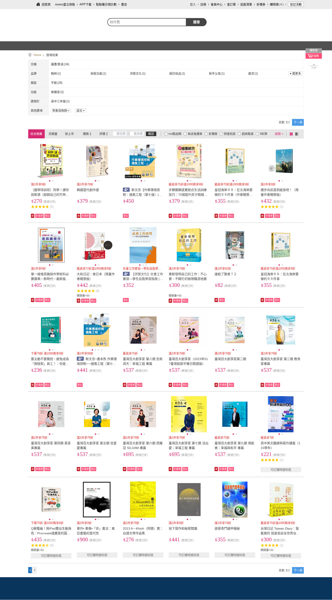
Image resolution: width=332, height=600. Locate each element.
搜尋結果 (51, 55)
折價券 (261, 4)
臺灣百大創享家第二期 (230, 359)
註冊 (203, 4)
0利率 (263, 133)
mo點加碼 (174, 133)
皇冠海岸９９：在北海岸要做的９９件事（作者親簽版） (234, 194)
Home (37, 55)
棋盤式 (292, 134)
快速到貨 (230, 133)
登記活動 (296, 4)
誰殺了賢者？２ (226, 274)
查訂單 (231, 4)
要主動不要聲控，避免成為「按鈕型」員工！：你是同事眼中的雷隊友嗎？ (50, 363)
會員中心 (216, 4)
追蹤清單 (246, 4)
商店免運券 (195, 133)
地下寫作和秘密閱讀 (183, 528)
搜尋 (196, 22)
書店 (124, 4)
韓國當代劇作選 (88, 190)
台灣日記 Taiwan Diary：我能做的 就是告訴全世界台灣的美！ (280, 533)
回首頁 (46, 4)
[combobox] (147, 22)
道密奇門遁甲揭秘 (227, 528)
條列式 (297, 134)
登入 (193, 4)
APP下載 (85, 4)
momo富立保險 (65, 4)
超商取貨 (248, 133)
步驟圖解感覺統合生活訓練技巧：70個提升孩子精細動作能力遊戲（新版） (188, 194)
